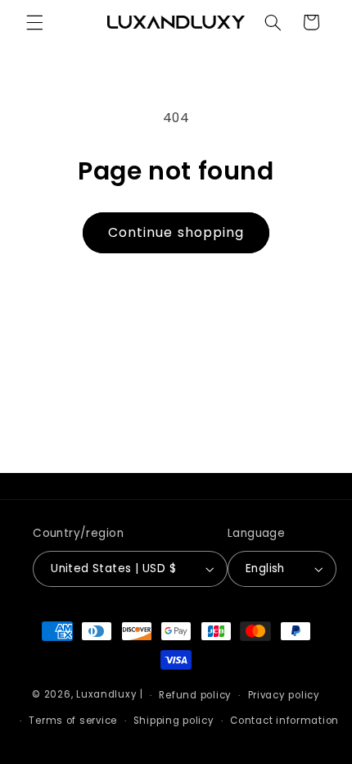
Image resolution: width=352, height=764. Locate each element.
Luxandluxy (106, 695)
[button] (34, 22)
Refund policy (195, 695)
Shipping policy (173, 720)
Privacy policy (284, 695)
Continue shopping (176, 232)
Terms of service (73, 720)
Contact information (284, 720)
